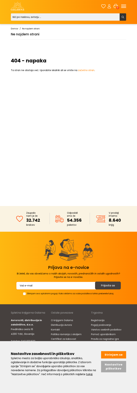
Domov (14, 28)
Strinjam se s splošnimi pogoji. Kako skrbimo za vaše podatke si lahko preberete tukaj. (70, 293)
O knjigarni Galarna (62, 320)
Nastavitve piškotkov (113, 366)
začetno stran (86, 70)
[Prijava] (109, 6)
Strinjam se (114, 355)
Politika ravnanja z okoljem (66, 334)
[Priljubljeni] (103, 6)
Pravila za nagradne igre (105, 339)
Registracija (97, 320)
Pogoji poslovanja (101, 325)
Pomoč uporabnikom (103, 334)
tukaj (89, 374)
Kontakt (55, 329)
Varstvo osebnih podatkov (106, 329)
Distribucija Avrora (61, 325)
